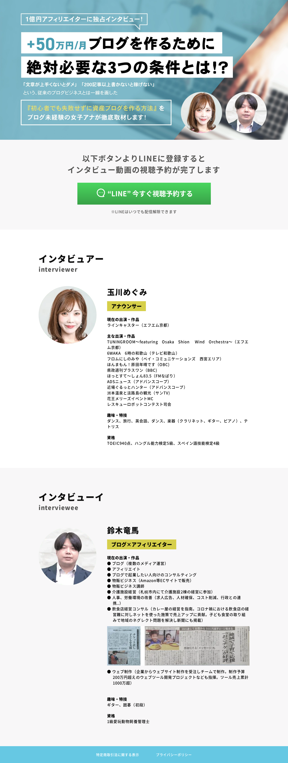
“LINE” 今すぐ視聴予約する (150, 193)
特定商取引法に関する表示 (117, 754)
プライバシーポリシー (174, 754)
